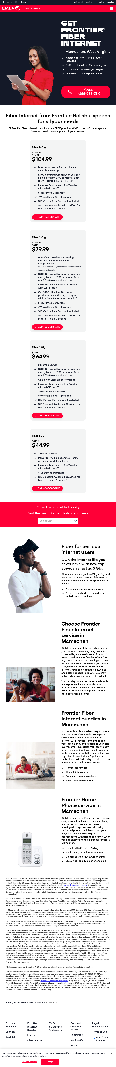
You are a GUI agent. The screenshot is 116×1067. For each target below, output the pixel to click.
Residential (78, 2)
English (100, 2)
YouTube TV (55, 1030)
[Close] (111, 1054)
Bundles (31, 1030)
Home (8, 1002)
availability (20, 1002)
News (73, 1045)
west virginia (36, 1002)
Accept (49, 1062)
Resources (76, 1034)
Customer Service (76, 1028)
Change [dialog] (23, 2)
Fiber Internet (35, 1040)
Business (90, 2)
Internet (31, 1035)
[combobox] (55, 521)
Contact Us (76, 1040)
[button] (75, 521)
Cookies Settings (29, 1062)
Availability (12, 1037)
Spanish (110, 2)
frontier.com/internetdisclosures (54, 981)
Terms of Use (99, 1031)
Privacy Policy (100, 1026)
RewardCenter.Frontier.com (76, 885)
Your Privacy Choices (103, 1038)
